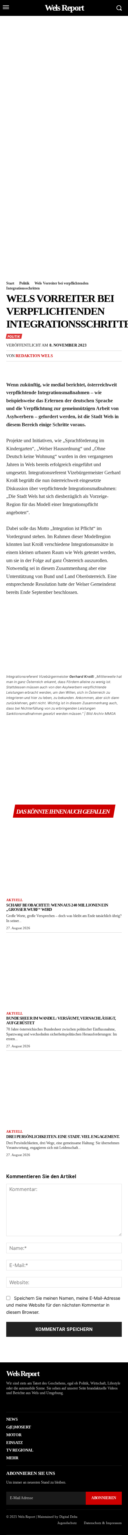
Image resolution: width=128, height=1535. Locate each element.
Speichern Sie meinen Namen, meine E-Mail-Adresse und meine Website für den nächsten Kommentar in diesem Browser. (63, 1305)
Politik (24, 283)
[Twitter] (27, 368)
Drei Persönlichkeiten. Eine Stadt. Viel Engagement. (63, 1136)
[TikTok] (26, 1402)
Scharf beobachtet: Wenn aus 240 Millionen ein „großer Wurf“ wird (57, 907)
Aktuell (14, 900)
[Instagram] (16, 1402)
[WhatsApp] (55, 368)
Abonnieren (103, 1498)
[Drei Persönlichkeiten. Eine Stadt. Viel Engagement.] (64, 1088)
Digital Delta (68, 1516)
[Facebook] (12, 368)
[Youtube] (35, 1402)
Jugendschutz (67, 1523)
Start (10, 283)
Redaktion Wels (34, 355)
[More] (98, 368)
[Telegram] (84, 368)
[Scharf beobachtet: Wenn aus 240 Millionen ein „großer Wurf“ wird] (64, 857)
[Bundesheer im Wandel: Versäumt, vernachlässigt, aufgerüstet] (64, 970)
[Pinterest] (41, 368)
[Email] (69, 368)
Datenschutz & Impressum (103, 1523)
